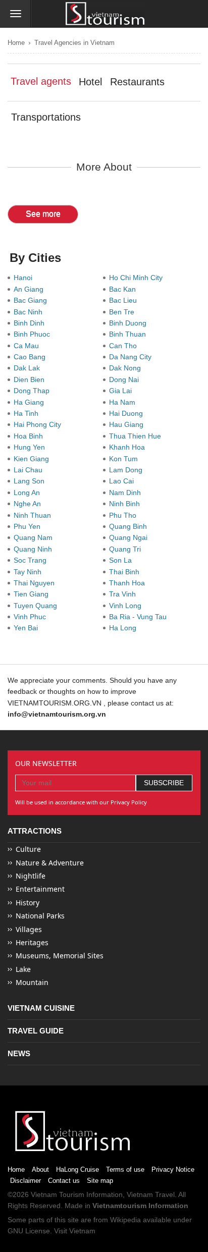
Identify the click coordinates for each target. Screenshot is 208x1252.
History (27, 902)
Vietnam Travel (151, 1194)
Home (16, 42)
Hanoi (25, 278)
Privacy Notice (172, 1169)
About (40, 1169)
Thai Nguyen (36, 583)
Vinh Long (127, 606)
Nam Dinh (127, 492)
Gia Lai (122, 391)
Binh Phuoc (34, 334)
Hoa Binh (30, 436)
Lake (23, 969)
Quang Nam (35, 537)
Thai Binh (126, 572)
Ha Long (124, 628)
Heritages (32, 942)
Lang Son (31, 481)
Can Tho (125, 346)
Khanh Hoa (129, 447)
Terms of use (125, 1169)
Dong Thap (34, 391)
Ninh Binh (126, 504)
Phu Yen (29, 526)
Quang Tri (127, 549)
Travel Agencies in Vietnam (74, 42)
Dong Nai (126, 379)
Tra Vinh (124, 594)
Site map (100, 1180)
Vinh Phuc (32, 617)
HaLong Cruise (77, 1169)
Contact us (64, 1180)
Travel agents (41, 81)
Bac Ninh (30, 312)
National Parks (40, 915)
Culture (28, 849)
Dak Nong (127, 368)
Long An (29, 492)
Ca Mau (28, 346)
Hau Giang (128, 424)
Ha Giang (31, 402)
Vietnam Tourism (57, 1194)
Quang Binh (130, 526)
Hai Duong (128, 413)
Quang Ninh (35, 549)
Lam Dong (127, 470)
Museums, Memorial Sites (59, 955)
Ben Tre (123, 312)
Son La (122, 560)
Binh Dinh (31, 323)
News (19, 1053)
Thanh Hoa (129, 583)
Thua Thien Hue (137, 436)
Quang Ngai (130, 537)
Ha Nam (124, 402)
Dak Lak (29, 368)
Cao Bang (31, 357)
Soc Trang (32, 560)
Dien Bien (31, 379)
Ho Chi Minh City (138, 278)
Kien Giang (33, 459)
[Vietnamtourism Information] (105, 14)
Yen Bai (28, 628)
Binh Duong (129, 323)
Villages (29, 929)
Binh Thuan (129, 334)
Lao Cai (123, 481)
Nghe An (29, 504)
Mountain (32, 982)
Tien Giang (33, 594)
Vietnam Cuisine (41, 1008)
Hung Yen (31, 447)
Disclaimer (25, 1180)
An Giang (30, 289)
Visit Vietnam (74, 1231)
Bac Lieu (125, 300)
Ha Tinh (28, 413)
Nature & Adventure (50, 862)
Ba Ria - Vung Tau (140, 617)
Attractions (35, 831)
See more (43, 213)
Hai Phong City (39, 424)
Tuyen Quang (37, 606)
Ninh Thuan (34, 515)
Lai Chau (30, 470)
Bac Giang (32, 300)
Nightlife (30, 876)
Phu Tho (124, 515)
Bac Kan (124, 289)
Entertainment (40, 889)
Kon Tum (125, 459)
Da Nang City (132, 357)
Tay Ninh (29, 572)
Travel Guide (36, 1030)
